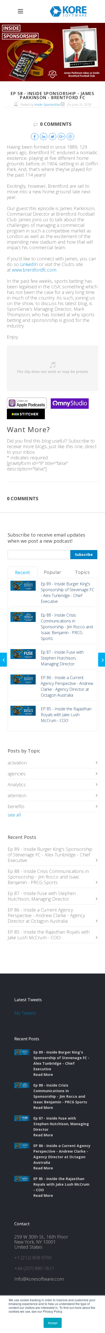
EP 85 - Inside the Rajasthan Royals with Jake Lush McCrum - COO (49, 934)
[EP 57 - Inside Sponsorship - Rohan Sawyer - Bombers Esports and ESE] (3, 660)
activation (17, 763)
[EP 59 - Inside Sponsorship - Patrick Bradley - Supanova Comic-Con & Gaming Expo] (101, 660)
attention (17, 795)
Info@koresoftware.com (39, 1279)
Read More (43, 1074)
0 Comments (55, 124)
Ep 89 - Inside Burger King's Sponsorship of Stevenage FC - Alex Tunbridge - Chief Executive (50, 854)
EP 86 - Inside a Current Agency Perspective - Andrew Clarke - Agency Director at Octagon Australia (46, 915)
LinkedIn (29, 264)
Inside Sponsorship (47, 104)
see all (14, 815)
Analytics (17, 784)
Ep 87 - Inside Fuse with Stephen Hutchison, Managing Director (42, 896)
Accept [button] (52, 1323)
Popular (52, 572)
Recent (22, 572)
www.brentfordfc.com (34, 270)
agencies (16, 774)
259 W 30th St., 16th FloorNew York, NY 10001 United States (41, 1242)
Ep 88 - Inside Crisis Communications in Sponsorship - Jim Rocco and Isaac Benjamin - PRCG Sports (48, 876)
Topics (82, 572)
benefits (16, 806)
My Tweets (25, 1013)
